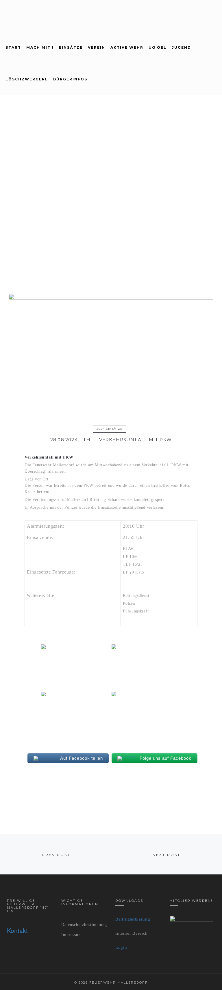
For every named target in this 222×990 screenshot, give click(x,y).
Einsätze (71, 47)
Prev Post (56, 855)
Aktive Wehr (126, 47)
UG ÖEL (157, 47)
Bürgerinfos (70, 79)
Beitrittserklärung (132, 919)
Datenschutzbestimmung (84, 925)
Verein (96, 47)
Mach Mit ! (40, 47)
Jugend (181, 47)
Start (13, 47)
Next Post (166, 855)
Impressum (71, 935)
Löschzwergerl (26, 79)
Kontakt (17, 930)
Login (121, 947)
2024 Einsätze (110, 429)
